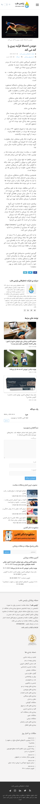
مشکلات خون (32, 715)
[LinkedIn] (20, 790)
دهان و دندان (32, 699)
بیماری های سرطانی (30, 696)
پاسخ (6, 421)
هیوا (26, 414)
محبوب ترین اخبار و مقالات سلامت (25, 485)
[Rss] (30, 790)
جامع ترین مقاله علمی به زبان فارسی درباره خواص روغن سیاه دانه (14, 519)
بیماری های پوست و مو (28, 686)
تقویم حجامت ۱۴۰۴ (23, 578)
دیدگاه (33, 438)
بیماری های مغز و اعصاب (28, 693)
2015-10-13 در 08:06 (9, 414)
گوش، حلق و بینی (30, 673)
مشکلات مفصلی (31, 670)
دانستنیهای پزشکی (29, 57)
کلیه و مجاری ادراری (29, 709)
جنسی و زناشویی (30, 683)
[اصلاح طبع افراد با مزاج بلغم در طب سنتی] (32, 493)
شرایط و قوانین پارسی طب (29, 627)
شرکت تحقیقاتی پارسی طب (27, 54)
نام (34, 462)
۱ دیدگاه (18, 57)
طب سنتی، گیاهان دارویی (28, 663)
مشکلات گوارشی (31, 702)
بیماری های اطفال (30, 725)
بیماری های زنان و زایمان (28, 722)
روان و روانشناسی (30, 676)
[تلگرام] (10, 790)
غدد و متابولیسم (31, 680)
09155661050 (20, 624)
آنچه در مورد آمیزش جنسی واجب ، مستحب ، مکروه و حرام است (15, 501)
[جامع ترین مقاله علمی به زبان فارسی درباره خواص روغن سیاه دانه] (32, 520)
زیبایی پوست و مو (30, 660)
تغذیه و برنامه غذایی (29, 657)
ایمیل (34, 470)
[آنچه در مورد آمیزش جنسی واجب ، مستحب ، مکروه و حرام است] (32, 502)
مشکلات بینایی (31, 718)
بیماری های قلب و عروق (28, 705)
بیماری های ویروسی (29, 689)
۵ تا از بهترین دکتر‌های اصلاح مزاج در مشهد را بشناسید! (20, 582)
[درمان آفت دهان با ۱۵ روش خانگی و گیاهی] (32, 511)
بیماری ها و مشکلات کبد (28, 712)
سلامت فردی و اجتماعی (28, 667)
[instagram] (15, 790)
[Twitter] (25, 790)
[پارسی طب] (22, 4)
